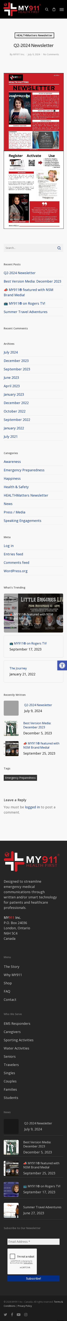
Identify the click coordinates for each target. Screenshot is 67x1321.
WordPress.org (16, 571)
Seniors (10, 1056)
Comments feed (16, 562)
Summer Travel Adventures (25, 312)
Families (10, 1089)
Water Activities (16, 1048)
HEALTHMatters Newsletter (34, 35)
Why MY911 (13, 975)
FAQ (7, 991)
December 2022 (16, 403)
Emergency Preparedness (24, 470)
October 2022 (14, 411)
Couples (10, 1081)
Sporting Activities (19, 1040)
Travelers (11, 1064)
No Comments (51, 54)
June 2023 (11, 377)
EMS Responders (17, 1023)
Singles (9, 1073)
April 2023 (12, 386)
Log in (9, 545)
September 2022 (17, 419)
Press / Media (14, 512)
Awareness (12, 461)
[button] (62, 665)
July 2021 (11, 436)
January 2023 (14, 394)
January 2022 (14, 428)
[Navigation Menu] (62, 9)
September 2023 (17, 369)
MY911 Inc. (19, 54)
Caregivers (12, 1031)
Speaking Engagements (22, 520)
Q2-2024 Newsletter (20, 273)
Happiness (12, 478)
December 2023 (16, 360)
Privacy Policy (25, 1306)
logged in (32, 807)
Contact (10, 999)
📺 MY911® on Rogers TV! (24, 303)
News (8, 503)
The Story (11, 966)
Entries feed (13, 554)
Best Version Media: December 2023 (32, 281)
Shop (8, 983)
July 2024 (11, 352)
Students (11, 1097)
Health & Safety (16, 487)
